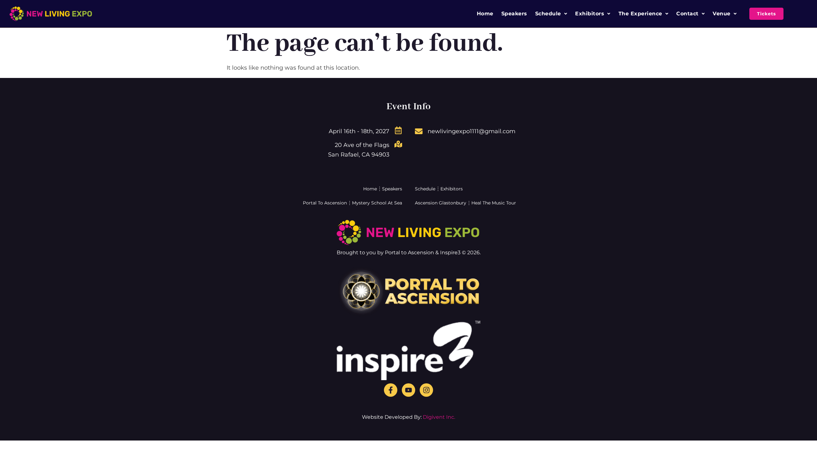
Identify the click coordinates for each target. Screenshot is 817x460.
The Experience (640, 14)
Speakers (514, 14)
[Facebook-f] (390, 390)
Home (485, 14)
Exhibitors (589, 14)
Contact (687, 14)
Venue (722, 14)
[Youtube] (408, 390)
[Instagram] (426, 390)
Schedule (548, 14)
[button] (551, 13)
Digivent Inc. (439, 417)
